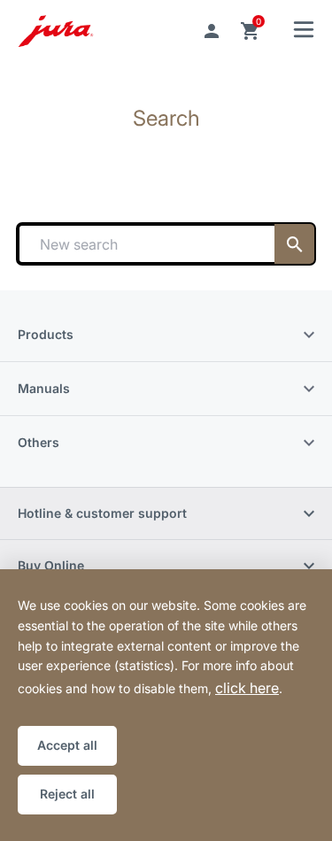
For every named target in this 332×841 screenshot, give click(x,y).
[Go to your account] (211, 31)
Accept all (67, 744)
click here (247, 688)
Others (38, 442)
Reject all (67, 793)
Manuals (44, 388)
